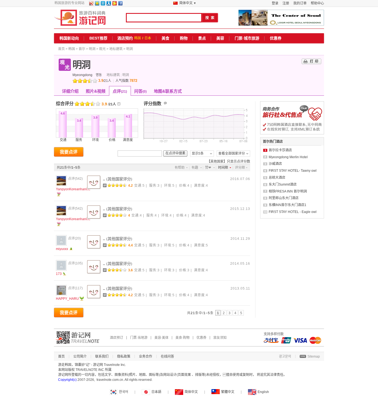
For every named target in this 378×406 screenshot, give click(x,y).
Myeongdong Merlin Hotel (288, 157)
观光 (102, 49)
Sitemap (313, 356)
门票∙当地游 (138, 338)
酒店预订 (116, 338)
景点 (202, 38)
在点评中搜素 (175, 153)
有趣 (194, 168)
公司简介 (80, 356)
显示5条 (198, 153)
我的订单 (300, 3)
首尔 (82, 49)
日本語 (156, 392)
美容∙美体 (161, 338)
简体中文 (191, 392)
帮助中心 (317, 3)
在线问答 (167, 356)
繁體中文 (227, 392)
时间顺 (223, 168)
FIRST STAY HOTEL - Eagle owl (293, 212)
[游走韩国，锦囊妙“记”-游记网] (80, 18)
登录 (275, 3)
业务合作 (145, 356)
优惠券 (275, 38)
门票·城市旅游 (247, 38)
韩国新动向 (69, 38)
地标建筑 (116, 49)
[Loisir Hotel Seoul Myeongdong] (281, 18)
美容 (220, 38)
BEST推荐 (98, 38)
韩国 (137, 38)
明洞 (92, 49)
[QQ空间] (96, 4)
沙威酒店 (275, 164)
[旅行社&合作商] (292, 133)
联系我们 (101, 356)
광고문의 (285, 356)
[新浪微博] (91, 4)
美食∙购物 (182, 338)
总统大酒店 (277, 177)
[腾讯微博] (102, 4)
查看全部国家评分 (231, 153)
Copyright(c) (67, 380)
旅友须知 (220, 338)
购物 (184, 38)
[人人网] (108, 4)
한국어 (123, 392)
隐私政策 (123, 356)
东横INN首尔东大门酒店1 (287, 205)
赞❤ (208, 168)
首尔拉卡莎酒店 (280, 150)
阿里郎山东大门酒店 (284, 198)
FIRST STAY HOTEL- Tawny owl (293, 171)
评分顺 (240, 168)
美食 (165, 38)
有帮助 (180, 168)
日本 (147, 38)
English (263, 392)
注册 (286, 3)
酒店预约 (125, 38)
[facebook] (120, 4)
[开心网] (114, 4)
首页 (61, 49)
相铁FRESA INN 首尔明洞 (288, 191)
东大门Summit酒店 (283, 184)
